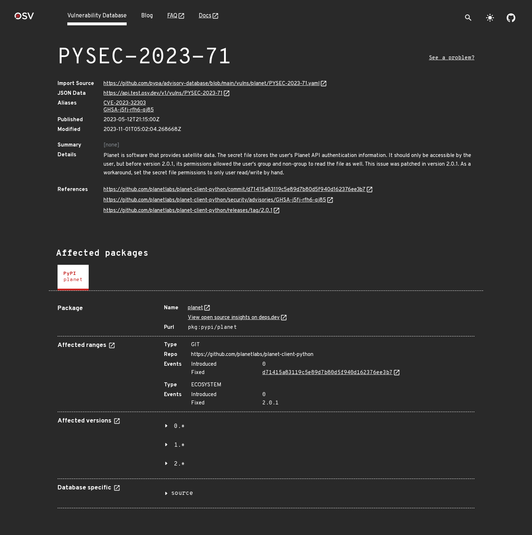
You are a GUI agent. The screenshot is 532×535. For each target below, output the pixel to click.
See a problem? (451, 58)
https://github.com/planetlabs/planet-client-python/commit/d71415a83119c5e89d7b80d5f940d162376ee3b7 (235, 189)
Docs (205, 16)
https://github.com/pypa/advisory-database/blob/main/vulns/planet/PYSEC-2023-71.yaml (212, 83)
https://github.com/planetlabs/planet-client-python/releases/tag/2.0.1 (188, 210)
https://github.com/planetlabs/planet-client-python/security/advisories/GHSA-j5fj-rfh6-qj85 (215, 200)
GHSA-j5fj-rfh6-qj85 (129, 110)
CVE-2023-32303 (125, 103)
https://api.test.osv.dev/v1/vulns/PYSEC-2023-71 (163, 93)
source (182, 493)
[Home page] (24, 18)
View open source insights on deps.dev (234, 317)
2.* (179, 464)
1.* (179, 445)
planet (195, 308)
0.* (179, 426)
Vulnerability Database (97, 16)
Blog (147, 16)
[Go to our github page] (511, 17)
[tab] (73, 277)
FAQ (172, 16)
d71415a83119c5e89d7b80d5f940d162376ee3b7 (327, 372)
